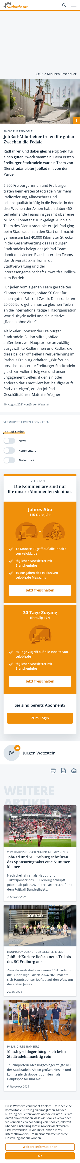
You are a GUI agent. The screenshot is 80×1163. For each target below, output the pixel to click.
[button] (40, 1155)
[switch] (9, 441)
